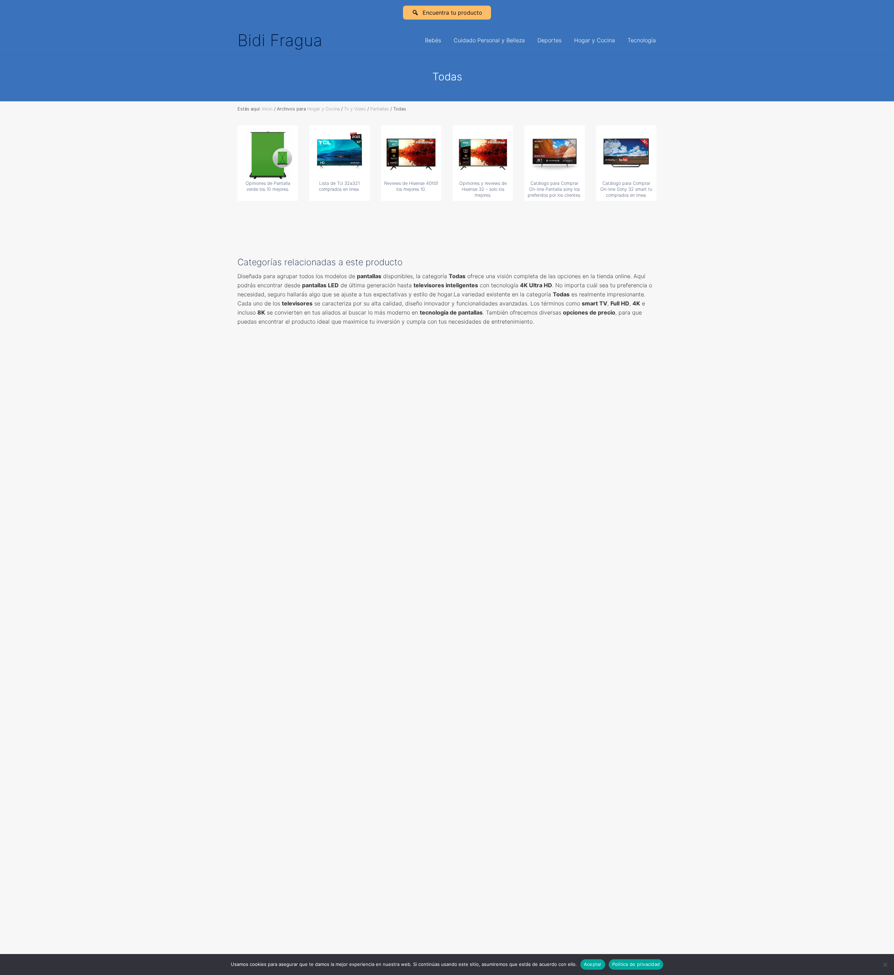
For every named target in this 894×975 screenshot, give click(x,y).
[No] (885, 964)
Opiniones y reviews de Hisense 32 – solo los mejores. (483, 189)
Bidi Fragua (279, 40)
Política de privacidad (636, 964)
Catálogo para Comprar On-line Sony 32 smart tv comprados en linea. (626, 189)
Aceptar (593, 964)
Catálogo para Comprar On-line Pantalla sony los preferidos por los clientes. (554, 189)
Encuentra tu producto (452, 12)
